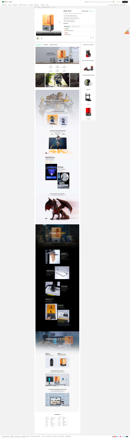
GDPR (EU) (12, 436)
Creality (43, 436)
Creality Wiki (55, 436)
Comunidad (30, 4)
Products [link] (39, 7)
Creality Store (68, 34)
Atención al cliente (61, 436)
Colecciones (14, 4)
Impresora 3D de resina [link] (46, 7)
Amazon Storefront (49, 436)
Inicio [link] (35, 7)
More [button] (47, 4)
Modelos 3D (4, 4)
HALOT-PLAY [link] (53, 7)
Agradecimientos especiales (35, 436)
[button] (125, 4)
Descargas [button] (36, 4)
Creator (20, 4)
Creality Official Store (69, 30)
